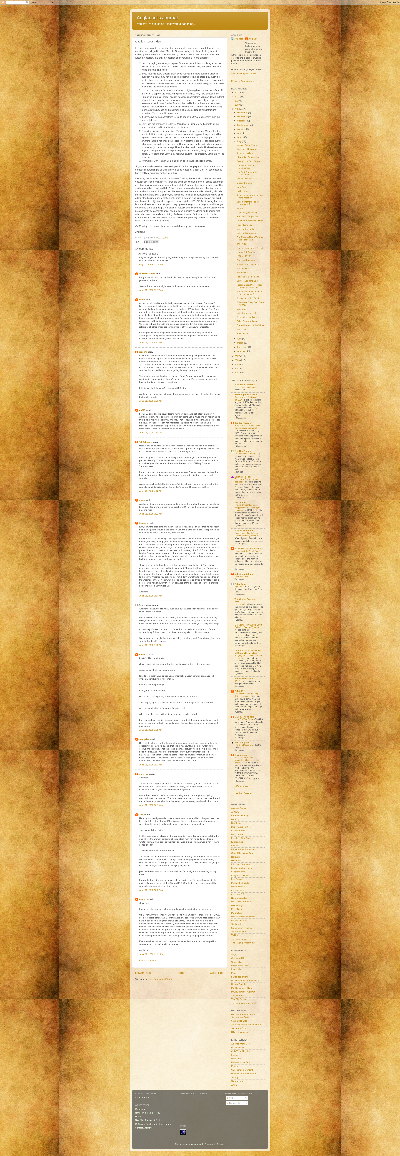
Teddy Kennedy (244, 225)
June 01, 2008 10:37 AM (151, 890)
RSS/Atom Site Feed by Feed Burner (153, 1124)
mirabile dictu (237, 890)
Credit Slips (236, 962)
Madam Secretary (244, 530)
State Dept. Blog (239, 1021)
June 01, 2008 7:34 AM (150, 596)
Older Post (217, 972)
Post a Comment (147, 960)
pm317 (141, 410)
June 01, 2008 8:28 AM (150, 645)
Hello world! (240, 604)
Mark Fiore (236, 1058)
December (242, 112)
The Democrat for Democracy (245, 166)
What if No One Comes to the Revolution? (249, 292)
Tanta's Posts (238, 995)
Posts (231, 1098)
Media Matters (238, 887)
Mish (233, 973)
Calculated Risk (243, 477)
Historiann (240, 502)
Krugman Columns (240, 875)
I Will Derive (242, 191)
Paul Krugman (242, 742)
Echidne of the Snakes (242, 838)
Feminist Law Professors (243, 849)
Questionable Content (242, 1070)
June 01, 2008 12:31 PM (151, 954)
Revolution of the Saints (248, 298)
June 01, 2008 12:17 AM (151, 290)
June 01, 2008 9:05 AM (150, 730)
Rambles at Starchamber (243, 1073)
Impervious (242, 244)
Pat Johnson (145, 442)
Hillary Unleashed (240, 1032)
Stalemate (242, 309)
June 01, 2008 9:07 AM (150, 765)
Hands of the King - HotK (147, 1113)
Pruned (234, 1066)
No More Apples (239, 898)
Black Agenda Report (246, 395)
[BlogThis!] (148, 241)
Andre (141, 299)
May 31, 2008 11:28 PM (151, 264)
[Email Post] (137, 241)
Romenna (140, 1109)
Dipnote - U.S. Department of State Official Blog (248, 651)
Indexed (235, 1055)
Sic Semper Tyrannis (241, 928)
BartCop (235, 819)
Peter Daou (240, 584)
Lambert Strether (243, 793)
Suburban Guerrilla (245, 385)
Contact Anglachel (144, 1128)
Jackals (240, 208)
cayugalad (144, 739)
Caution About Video (247, 145)
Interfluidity (236, 969)
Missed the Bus (244, 183)
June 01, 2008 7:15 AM (150, 491)
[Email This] (145, 241)
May (239, 141)
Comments (234, 1103)
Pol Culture (236, 913)
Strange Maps (238, 1081)
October (241, 121)
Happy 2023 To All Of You (246, 551)
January (241, 351)
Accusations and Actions (248, 317)
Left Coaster (237, 879)
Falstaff (239, 691)
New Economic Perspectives (245, 980)
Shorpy (234, 1077)
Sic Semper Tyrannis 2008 (248, 625)
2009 (237, 105)
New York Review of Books (148, 1120)
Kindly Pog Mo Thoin (241, 868)
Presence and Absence (248, 264)
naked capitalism (244, 574)
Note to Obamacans (246, 233)
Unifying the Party (245, 229)
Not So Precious (244, 179)
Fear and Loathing (246, 260)
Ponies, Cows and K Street (250, 248)
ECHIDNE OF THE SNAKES (248, 548)
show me (143, 774)
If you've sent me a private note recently (250, 196)
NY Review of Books (241, 902)
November (242, 117)
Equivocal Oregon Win (248, 216)
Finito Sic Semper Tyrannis (247, 627)
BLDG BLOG (237, 1047)
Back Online (242, 333)
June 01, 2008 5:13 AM (150, 343)
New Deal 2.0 (241, 786)
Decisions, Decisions (247, 149)
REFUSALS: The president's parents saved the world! (247, 426)
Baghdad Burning (239, 815)
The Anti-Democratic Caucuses (247, 173)
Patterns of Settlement (248, 277)
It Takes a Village (245, 153)
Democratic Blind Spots (248, 281)
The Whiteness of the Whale (251, 325)
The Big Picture (243, 451)
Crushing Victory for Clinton (250, 221)
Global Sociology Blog (242, 853)
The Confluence (239, 939)
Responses (242, 272)
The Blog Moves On (244, 745)
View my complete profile (243, 73)
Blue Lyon (236, 823)
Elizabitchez (241, 755)
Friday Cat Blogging (246, 252)
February (242, 347)
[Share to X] (151, 241)
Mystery (238, 586)
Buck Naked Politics (241, 827)
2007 (237, 356)
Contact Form (142, 1097)
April (239, 339)
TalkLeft (235, 935)
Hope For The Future (244, 719)
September (243, 125)
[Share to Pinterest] (157, 241)
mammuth (198, 1144)
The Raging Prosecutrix (243, 943)
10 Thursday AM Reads (245, 453)
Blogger (221, 1144)
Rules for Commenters (242, 81)
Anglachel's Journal (157, 17)
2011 (237, 97)
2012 (237, 92)
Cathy (141, 814)
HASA (138, 1116)
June (240, 137)
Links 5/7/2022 (241, 576)
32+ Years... (240, 681)
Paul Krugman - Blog (241, 988)
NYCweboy (236, 905)
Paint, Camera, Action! (248, 321)
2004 (237, 368)
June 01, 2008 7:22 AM (150, 514)
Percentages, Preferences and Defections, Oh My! (249, 286)
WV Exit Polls (243, 268)
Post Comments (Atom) (160, 979)
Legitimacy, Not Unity (247, 212)
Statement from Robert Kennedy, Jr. (248, 203)
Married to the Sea (240, 1062)
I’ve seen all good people (246, 387)
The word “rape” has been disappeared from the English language (248, 507)
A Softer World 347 (240, 1044)
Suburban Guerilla (240, 931)
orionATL (143, 654)
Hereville (235, 857)
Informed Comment (240, 864)
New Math (242, 329)
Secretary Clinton (239, 1028)
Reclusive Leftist (239, 920)
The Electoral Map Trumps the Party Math (250, 238)
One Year (241, 187)
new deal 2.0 (237, 894)
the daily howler (243, 423)
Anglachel (143, 523)
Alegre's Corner (239, 808)
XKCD (234, 1085)
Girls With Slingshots (241, 1051)
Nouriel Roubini (238, 984)
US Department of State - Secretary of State (243, 1015)
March (240, 343)
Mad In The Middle (244, 717)
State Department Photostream (246, 1024)
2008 (237, 109)
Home (180, 972)
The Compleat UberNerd (243, 1003)
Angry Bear (236, 954)
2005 (237, 364)
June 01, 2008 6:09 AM (150, 401)
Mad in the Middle (240, 883)
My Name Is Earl (146, 273)
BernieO (142, 352)
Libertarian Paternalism (248, 157)
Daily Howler (237, 834)
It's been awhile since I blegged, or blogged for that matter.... (247, 760)
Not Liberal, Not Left (246, 313)
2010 (237, 101)
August (241, 129)
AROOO (235, 812)
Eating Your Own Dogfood (249, 161)
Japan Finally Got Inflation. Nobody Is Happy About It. (247, 534)
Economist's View (244, 678)
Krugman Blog (238, 872)
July (239, 133)
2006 (237, 360)
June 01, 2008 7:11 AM (150, 432)
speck (141, 500)
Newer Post (143, 972)
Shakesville (236, 924)
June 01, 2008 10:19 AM (151, 805)
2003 (237, 372)
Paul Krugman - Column (243, 992)
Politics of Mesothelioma (243, 917)
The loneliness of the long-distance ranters (246, 695)
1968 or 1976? (244, 256)
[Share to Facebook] (154, 241)
